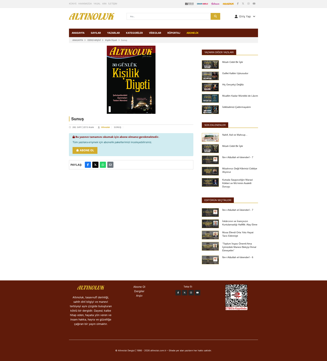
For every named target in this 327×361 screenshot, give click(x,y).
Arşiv (139, 295)
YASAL (97, 3)
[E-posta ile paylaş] (110, 165)
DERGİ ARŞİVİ (94, 40)
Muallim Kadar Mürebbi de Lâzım (240, 95)
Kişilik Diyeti (111, 40)
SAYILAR (96, 32)
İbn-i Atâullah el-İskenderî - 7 (237, 157)
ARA (104, 3)
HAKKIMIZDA (85, 3)
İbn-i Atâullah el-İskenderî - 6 (237, 257)
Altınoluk (105, 127)
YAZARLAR (113, 32)
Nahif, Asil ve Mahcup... (234, 134)
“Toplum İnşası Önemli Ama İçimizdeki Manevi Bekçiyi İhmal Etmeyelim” (239, 247)
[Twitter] (184, 292)
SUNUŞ (117, 127)
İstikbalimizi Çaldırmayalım (236, 107)
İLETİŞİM (112, 3)
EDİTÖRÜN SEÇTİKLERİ (217, 200)
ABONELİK (192, 32)
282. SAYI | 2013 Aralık (83, 127)
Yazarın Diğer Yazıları (219, 52)
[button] (245, 16)
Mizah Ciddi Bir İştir (232, 62)
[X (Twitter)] (243, 3)
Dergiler (139, 291)
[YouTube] (254, 3)
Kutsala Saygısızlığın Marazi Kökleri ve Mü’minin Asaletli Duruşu (237, 183)
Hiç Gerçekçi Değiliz (233, 84)
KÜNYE (73, 3)
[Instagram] (248, 3)
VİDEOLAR (155, 32)
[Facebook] (238, 3)
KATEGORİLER (134, 32)
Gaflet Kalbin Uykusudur (235, 73)
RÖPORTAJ (173, 32)
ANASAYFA (78, 32)
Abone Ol (86, 150)
